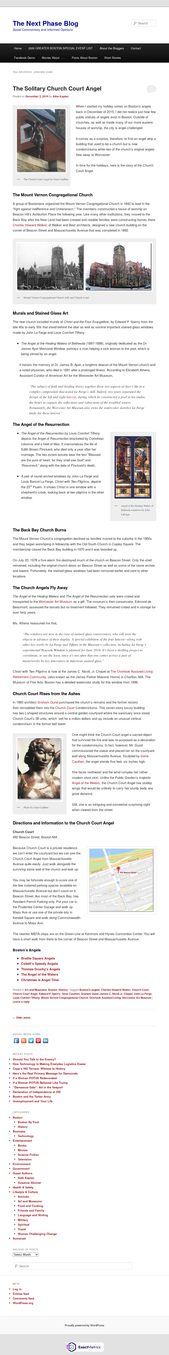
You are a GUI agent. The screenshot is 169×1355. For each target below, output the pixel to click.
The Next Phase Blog (45, 23)
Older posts (22, 1017)
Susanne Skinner (29, 1183)
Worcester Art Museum (55, 601)
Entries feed (21, 1294)
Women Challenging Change (37, 1234)
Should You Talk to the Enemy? (34, 1059)
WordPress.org (23, 1303)
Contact (136, 48)
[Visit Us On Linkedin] (45, 1043)
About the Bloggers (112, 48)
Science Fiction (28, 1155)
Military (23, 1220)
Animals (23, 1196)
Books (22, 1145)
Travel (22, 1229)
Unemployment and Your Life (33, 1101)
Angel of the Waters (86, 782)
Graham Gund (47, 702)
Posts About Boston (84, 58)
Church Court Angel (25, 994)
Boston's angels (89, 990)
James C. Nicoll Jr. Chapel (116, 994)
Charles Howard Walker (30, 225)
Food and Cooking (30, 1206)
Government (21, 1168)
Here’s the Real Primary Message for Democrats (45, 1073)
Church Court (65, 707)
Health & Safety (23, 1187)
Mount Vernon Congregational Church (64, 998)
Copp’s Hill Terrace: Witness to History (39, 1068)
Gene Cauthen (71, 994)
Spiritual (23, 1224)
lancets (71, 397)
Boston (52, 990)
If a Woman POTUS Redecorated (35, 1078)
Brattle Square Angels (38, 958)
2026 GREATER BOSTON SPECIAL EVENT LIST (60, 48)
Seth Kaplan (26, 1178)
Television (25, 1159)
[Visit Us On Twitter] (31, 1043)
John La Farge (143, 994)
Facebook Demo (24, 58)
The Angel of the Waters (39, 974)
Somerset (19, 1238)
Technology (26, 1136)
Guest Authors (22, 1173)
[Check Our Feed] (23, 1043)
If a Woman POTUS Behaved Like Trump (40, 1082)
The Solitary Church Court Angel (57, 88)
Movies (23, 1150)
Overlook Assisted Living (105, 998)
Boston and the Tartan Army (32, 1096)
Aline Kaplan (60, 96)
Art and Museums (36, 990)
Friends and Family (31, 1210)
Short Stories (112, 58)
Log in (17, 1289)
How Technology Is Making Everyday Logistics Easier (49, 1064)
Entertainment (22, 1140)
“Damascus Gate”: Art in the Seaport (38, 1087)
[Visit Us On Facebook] (16, 1043)
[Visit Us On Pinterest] (38, 1043)
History (63, 990)
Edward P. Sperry (50, 994)
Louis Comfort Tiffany (26, 998)
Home (18, 48)
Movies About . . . (53, 58)
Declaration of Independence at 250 (37, 1092)
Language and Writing (33, 1215)
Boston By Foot (28, 1122)
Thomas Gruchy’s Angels (40, 969)
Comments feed (23, 1298)
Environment (21, 1164)
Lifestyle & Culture (25, 1192)
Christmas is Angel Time (40, 979)
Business (19, 1131)
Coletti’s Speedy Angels (39, 963)
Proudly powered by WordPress (84, 1325)
